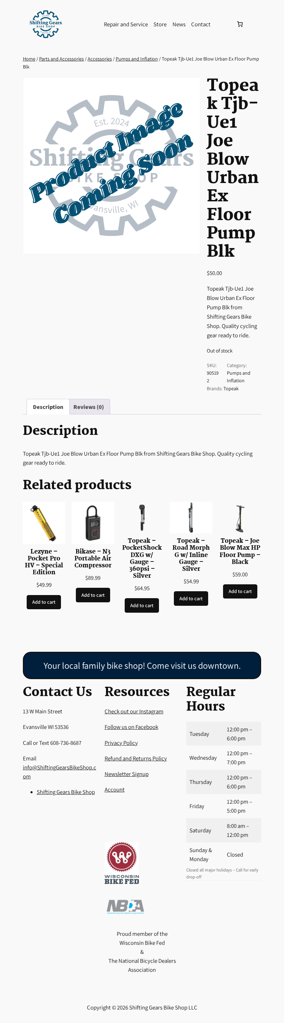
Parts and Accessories (61, 58)
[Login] (223, 24)
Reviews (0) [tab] (88, 407)
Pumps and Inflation (137, 58)
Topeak (231, 388)
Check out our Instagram (134, 711)
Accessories (100, 58)
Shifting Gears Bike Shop (66, 792)
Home (29, 58)
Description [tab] (48, 407)
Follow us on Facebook (131, 727)
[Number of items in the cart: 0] (240, 24)
